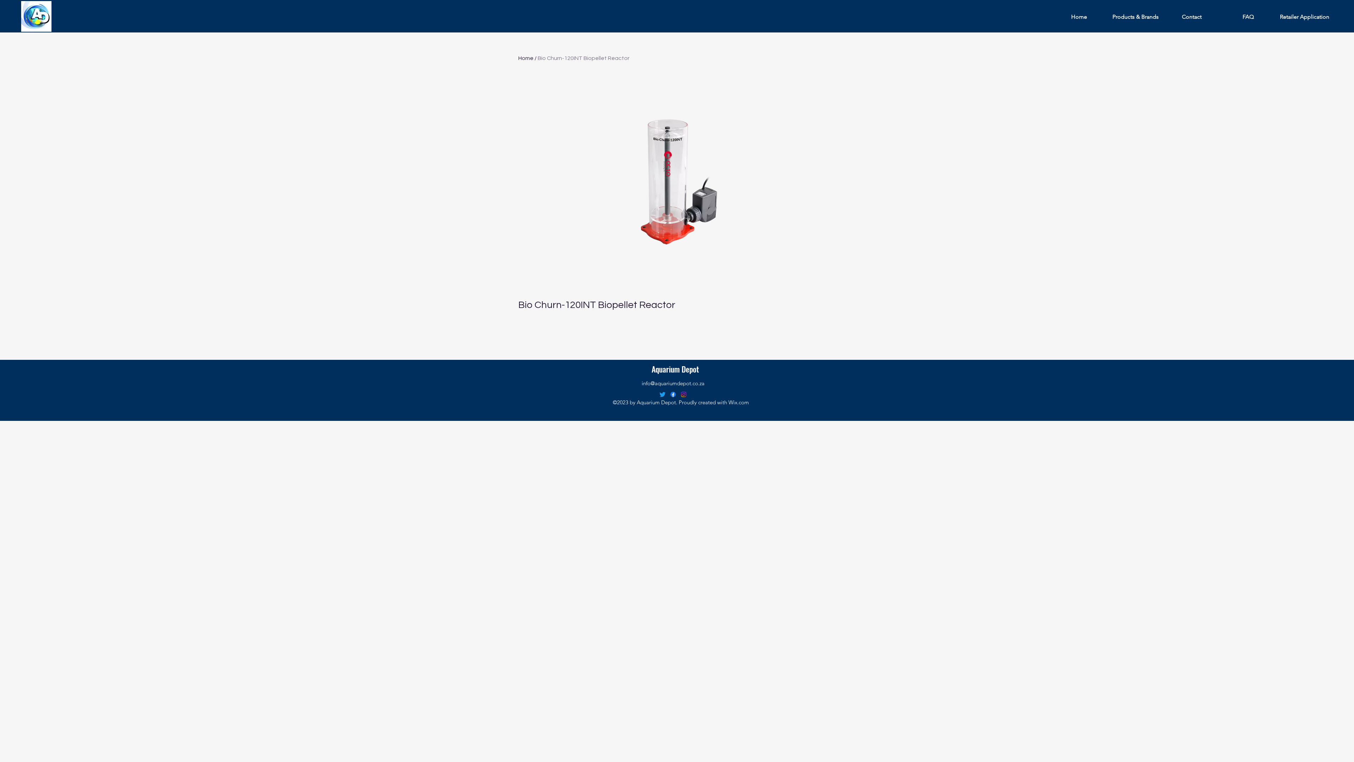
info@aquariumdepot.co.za (673, 383)
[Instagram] (683, 394)
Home (525, 58)
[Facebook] (673, 394)
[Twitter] (662, 394)
